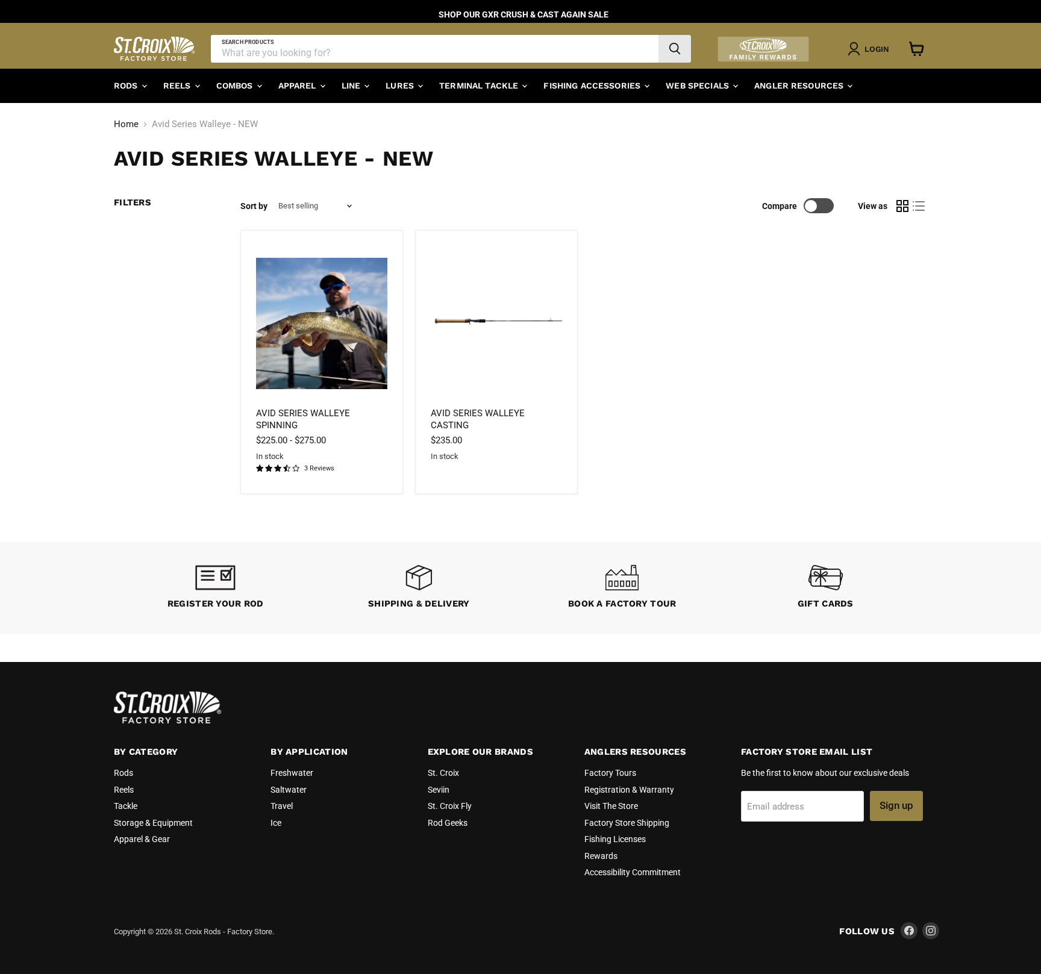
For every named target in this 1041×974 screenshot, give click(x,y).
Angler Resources (800, 85)
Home (126, 124)
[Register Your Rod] (215, 588)
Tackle (125, 806)
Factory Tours (610, 773)
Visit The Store (611, 806)
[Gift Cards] (826, 588)
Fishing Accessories (593, 85)
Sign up (896, 805)
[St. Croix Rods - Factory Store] (168, 720)
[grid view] (902, 206)
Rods (127, 85)
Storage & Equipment (153, 823)
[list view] (919, 206)
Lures (401, 85)
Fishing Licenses (615, 839)
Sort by (253, 206)
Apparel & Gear (142, 839)
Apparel (298, 85)
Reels (178, 85)
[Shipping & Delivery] (419, 588)
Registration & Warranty (629, 789)
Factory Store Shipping (626, 823)
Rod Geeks (447, 823)
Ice (275, 823)
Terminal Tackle (479, 85)
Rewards (600, 856)
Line (352, 85)
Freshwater (291, 773)
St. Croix (443, 773)
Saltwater (288, 789)
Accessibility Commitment (632, 872)
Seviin (438, 789)
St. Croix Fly (450, 806)
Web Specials (698, 85)
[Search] (674, 49)
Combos (235, 85)
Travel (281, 806)
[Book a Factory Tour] (622, 588)
